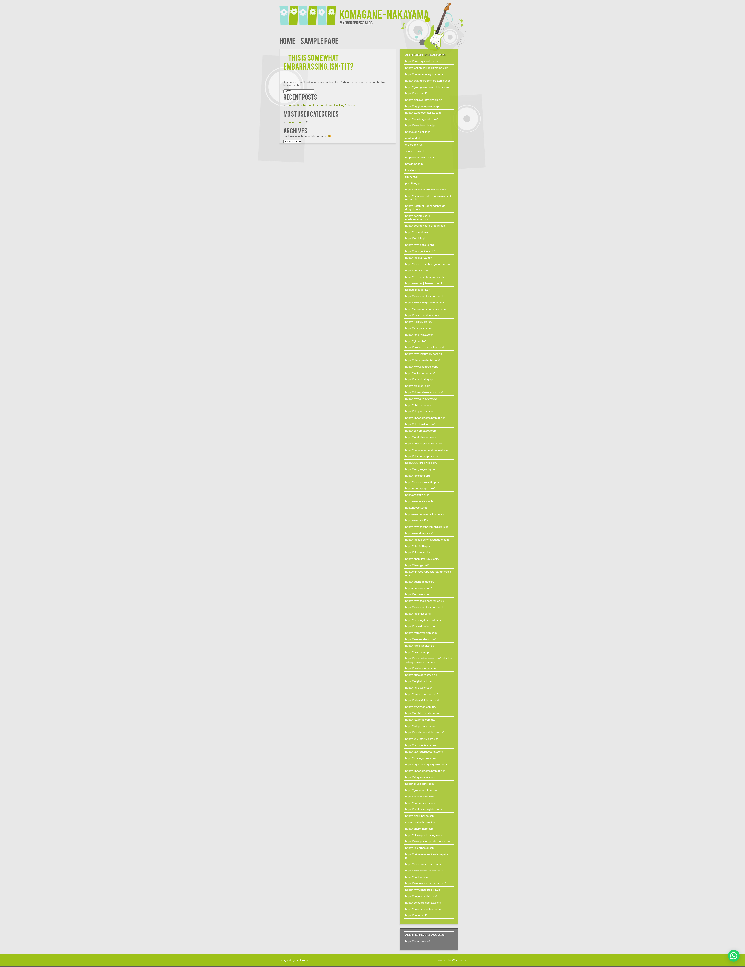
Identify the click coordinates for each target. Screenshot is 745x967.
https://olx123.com (416, 270)
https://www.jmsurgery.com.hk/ (424, 353)
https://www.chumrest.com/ (421, 366)
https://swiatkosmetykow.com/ (423, 112)
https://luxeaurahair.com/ (420, 639)
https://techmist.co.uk (418, 613)
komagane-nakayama (384, 14)
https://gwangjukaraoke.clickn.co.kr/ (427, 87)
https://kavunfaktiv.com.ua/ (421, 738)
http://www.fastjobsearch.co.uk (424, 283)
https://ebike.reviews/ (418, 405)
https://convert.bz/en (417, 232)
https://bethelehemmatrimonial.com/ (427, 449)
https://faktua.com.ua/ (418, 687)
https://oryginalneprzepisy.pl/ (422, 106)
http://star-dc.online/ (417, 131)
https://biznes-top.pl (417, 652)
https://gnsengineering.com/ (422, 61)
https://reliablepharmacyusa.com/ (425, 189)
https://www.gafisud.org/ (420, 244)
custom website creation (420, 822)
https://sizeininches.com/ (420, 815)
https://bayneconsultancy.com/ (423, 908)
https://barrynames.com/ (420, 802)
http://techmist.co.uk (417, 289)
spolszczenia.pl (414, 151)
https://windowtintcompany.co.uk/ (425, 883)
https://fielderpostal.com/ (420, 847)
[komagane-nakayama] (309, 13)
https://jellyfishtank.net (418, 681)
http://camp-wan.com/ (418, 588)
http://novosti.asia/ (416, 507)
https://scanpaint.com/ (418, 328)
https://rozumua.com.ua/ (420, 719)
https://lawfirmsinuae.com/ (421, 668)
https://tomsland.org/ (418, 475)
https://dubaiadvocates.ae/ (421, 674)
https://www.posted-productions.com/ (427, 841)
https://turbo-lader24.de (419, 645)
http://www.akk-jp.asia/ (419, 533)
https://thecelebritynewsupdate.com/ (427, 539)
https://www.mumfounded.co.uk (424, 276)
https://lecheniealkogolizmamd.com (426, 67)
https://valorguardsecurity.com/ (424, 751)
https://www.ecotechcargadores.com (427, 264)
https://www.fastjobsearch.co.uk (424, 600)
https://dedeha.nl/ (416, 915)
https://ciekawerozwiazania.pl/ (423, 99)
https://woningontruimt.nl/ (420, 758)
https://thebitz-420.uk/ (418, 257)
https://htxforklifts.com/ (419, 334)
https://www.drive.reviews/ (421, 398)
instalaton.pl (412, 170)
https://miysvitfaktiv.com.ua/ (422, 700)
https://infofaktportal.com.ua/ (422, 713)
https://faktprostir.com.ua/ (420, 726)
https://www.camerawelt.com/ (423, 864)
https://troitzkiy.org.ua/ (418, 321)
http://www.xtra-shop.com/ (421, 462)
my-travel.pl (412, 138)
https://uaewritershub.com (421, 626)
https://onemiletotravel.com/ (422, 558)
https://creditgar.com (417, 385)
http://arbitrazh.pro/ (417, 494)
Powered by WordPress (451, 960)
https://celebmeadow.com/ (421, 430)
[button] (734, 956)
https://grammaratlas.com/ (421, 790)
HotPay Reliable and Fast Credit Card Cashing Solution (321, 105)
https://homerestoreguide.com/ (424, 74)
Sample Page (319, 40)
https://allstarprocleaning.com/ (423, 835)
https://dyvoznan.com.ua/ (420, 706)
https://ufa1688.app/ (417, 546)
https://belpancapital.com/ (421, 896)
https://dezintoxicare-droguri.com (425, 225)
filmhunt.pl (411, 176)
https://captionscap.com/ (420, 796)
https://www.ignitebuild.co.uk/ (423, 889)
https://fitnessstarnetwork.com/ (424, 392)
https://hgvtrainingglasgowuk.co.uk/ (426, 764)
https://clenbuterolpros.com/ (422, 456)
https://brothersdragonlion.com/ (424, 347)
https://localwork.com (418, 594)
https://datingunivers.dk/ (420, 251)
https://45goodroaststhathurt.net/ (425, 417)
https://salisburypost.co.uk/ (421, 119)
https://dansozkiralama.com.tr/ (423, 315)
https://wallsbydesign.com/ (421, 632)
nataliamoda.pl (414, 163)
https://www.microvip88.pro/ (422, 482)
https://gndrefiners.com (419, 828)
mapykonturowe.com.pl (419, 157)
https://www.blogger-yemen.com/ (425, 302)
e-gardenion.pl (414, 144)
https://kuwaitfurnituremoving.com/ (426, 308)
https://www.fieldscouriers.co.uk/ (424, 870)
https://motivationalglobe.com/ (423, 809)
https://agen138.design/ (419, 581)
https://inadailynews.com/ (420, 437)
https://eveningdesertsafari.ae (423, 620)
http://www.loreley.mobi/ (419, 501)
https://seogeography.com (421, 469)
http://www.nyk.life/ (416, 520)
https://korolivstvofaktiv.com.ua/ (424, 732)
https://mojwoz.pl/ (416, 93)
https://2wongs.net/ (417, 565)
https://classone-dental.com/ (422, 360)
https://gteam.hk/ (415, 341)
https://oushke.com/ (417, 876)
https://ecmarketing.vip (419, 379)
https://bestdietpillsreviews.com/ (424, 443)
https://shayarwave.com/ (420, 411)
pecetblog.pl (412, 183)
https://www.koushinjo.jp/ (420, 125)
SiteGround (302, 960)
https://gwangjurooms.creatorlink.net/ (428, 80)
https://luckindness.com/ (420, 373)
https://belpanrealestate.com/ (423, 902)
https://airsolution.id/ (417, 552)
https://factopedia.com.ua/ (421, 745)
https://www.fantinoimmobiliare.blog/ (427, 526)
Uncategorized (296, 121)
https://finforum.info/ (417, 941)
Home (287, 40)
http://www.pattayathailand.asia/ (424, 514)
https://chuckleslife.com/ (420, 424)
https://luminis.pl (415, 238)
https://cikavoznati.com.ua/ (421, 694)
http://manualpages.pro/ (420, 488)
